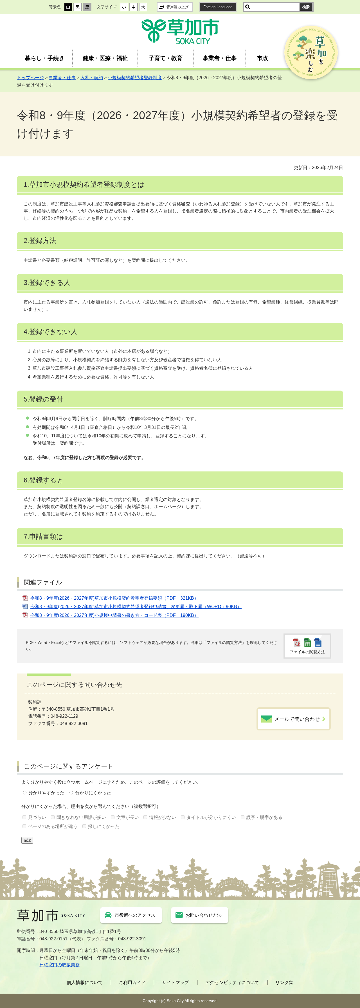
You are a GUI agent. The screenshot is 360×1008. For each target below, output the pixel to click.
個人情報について (85, 982)
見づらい (37, 817)
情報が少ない (162, 817)
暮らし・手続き (44, 58)
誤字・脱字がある (264, 817)
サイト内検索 (247, 7)
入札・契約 (91, 77)
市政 (262, 58)
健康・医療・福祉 (105, 58)
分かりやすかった (46, 792)
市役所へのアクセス (135, 915)
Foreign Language (217, 7)
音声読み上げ (177, 7)
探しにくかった (104, 826)
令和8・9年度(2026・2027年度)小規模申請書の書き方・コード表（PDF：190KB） (114, 615)
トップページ (30, 77)
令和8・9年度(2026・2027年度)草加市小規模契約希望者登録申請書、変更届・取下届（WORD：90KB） (136, 606)
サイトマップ (175, 982)
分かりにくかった (93, 792)
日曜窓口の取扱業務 (59, 964)
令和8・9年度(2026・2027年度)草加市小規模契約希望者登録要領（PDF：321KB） (114, 598)
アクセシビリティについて (232, 982)
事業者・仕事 (220, 58)
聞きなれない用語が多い (81, 817)
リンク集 (284, 982)
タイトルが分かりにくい (211, 817)
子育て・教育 (166, 58)
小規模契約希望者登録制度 (135, 77)
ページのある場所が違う (53, 826)
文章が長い (127, 817)
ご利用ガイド (132, 982)
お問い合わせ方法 (204, 915)
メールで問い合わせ (297, 719)
